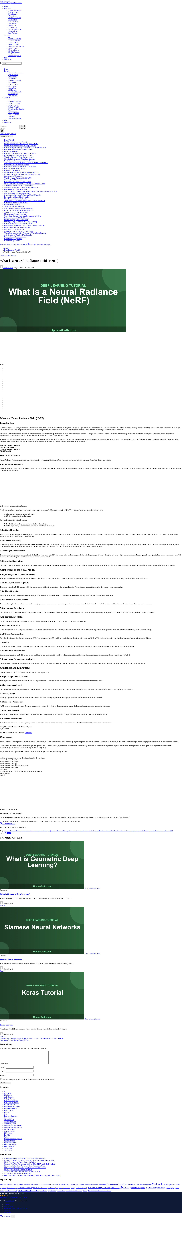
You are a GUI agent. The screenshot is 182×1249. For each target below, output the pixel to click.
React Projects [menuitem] (13, 21)
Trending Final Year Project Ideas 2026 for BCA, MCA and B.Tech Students (29, 1164)
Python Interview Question (13, 1139)
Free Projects (12, 96)
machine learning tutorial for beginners (48, 1188)
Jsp (140, 1184)
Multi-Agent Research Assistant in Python (18, 1170)
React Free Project (10, 1144)
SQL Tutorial (8, 1150)
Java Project (12, 86)
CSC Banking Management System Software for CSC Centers (25, 1168)
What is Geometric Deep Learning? (15, 894)
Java (109, 1184)
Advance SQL (13, 105)
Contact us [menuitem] (7, 59)
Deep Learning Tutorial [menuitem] (16, 46)
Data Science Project (11, 1101)
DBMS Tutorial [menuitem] (13, 44)
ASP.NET (7, 1093)
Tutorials (7, 97)
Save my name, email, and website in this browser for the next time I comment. (29, 1079)
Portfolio (7, 1135)
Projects (6, 71)
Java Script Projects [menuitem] (14, 29)
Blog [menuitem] (5, 58)
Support (6, 1210)
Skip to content (5, 1)
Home (6, 69)
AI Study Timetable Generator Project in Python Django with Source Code (29, 1160)
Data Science (12, 77)
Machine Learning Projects (13, 1188)
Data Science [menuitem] (12, 14)
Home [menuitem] (6, 6)
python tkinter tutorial (9, 1190)
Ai (9, 99)
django (66, 1184)
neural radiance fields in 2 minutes (84, 831)
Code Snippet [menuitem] (12, 31)
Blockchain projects (15, 73)
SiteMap (7, 1204)
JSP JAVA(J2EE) (10, 1123)
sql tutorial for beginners (63, 1190)
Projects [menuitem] (7, 8)
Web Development (93, 1191)
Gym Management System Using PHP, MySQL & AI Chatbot (25, 1158)
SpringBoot (12, 88)
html (5, 1114)
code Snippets (8, 1097)
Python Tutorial (23, 1190)
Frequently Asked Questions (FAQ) (16, 1208)
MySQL (73, 1188)
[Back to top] (13, 1216)
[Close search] (2, 131)
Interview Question (14, 118)
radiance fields (120, 831)
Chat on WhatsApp (8, 824)
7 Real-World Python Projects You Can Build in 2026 (22, 1171)
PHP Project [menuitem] (12, 20)
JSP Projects (12, 90)
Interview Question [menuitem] (14, 56)
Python (6, 1137)
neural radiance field (11, 831)
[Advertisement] (63, 348)
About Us (7, 1212)
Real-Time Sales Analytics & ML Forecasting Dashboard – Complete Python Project (32, 1175)
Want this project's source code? (40, 244)
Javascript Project (10, 1122)
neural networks (80, 1188)
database (26, 1184)
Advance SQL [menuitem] (13, 42)
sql (49, 1191)
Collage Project (18, 1184)
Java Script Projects (14, 92)
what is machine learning (105, 1191)
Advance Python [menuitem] (14, 40)
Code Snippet (12, 94)
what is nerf (150, 831)
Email (2, 1071)
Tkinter (71, 1191)
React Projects (13, 84)
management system (64, 1188)
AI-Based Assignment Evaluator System (17, 1173)
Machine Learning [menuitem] (14, 18)
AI (5, 1091)
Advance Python (14, 103)
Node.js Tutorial (13, 113)
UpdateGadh (9, 1201)
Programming (116, 1188)
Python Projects (9, 1141)
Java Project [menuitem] (12, 23)
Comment (4, 1064)
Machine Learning (14, 80)
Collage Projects (9, 1099)
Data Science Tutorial (11, 1103)
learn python (147, 1184)
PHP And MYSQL (95, 1188)
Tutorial (85, 1191)
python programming (155, 1187)
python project (170, 1188)
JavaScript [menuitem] (11, 54)
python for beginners (137, 1188)
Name (2, 1067)
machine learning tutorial (29, 1188)
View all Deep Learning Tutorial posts (13, 244)
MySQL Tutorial (13, 115)
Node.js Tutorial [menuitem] (13, 50)
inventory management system (98, 1184)
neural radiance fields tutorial (105, 831)
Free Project (74, 1184)
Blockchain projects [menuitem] (15, 10)
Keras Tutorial (6, 1025)
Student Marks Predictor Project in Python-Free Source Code (24, 1166)
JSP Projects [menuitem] (12, 27)
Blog (5, 120)
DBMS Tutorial (13, 107)
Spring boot (8, 1148)
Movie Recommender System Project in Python (20, 1162)
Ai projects (12, 78)
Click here (28, 733)
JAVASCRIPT (9, 1120)
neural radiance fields (25, 831)
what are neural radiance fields (135, 831)
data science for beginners (47, 1184)
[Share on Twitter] (6, 833)
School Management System (39, 1191)
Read (2, 905)
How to (6, 1112)
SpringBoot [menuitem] (12, 25)
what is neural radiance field (163, 831)
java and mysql (117, 1184)
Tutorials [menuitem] (7, 35)
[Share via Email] (12, 833)
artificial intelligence (7, 1184)
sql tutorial (53, 1191)
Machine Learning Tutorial (13, 1127)
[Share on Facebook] (8, 833)
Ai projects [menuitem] (12, 16)
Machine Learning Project (12, 1125)
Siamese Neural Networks (11, 959)
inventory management (85, 1184)
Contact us (7, 122)
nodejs (85, 1188)
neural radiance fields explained (61, 831)
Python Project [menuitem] (13, 12)
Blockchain (8, 1095)
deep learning (59, 1184)
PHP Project (12, 82)
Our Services (8, 1206)
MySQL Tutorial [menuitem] (13, 52)
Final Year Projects (10, 1108)
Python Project (13, 75)
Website (2, 1075)
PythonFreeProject (10, 1142)
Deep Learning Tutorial (16, 109)
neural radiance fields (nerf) (41, 831)
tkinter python (78, 1191)
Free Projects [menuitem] (12, 33)
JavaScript (11, 116)
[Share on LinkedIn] (10, 833)
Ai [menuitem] (9, 37)
